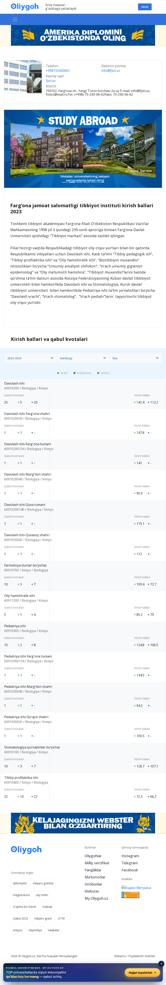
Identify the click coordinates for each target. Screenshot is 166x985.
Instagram (130, 855)
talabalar (53, 930)
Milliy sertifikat (97, 862)
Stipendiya (35, 930)
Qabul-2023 (20, 918)
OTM (61, 918)
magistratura (21, 895)
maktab (47, 907)
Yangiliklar (93, 870)
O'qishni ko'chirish (24, 907)
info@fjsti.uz (110, 71)
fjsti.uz (51, 81)
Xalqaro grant (43, 918)
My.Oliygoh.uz (96, 898)
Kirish (144, 7)
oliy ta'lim (42, 895)
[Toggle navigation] (15, 19)
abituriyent (20, 883)
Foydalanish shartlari (141, 956)
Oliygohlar (93, 855)
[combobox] (30, 358)
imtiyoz (17, 930)
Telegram (129, 862)
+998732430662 (58, 71)
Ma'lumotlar (95, 877)
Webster (92, 891)
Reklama (120, 956)
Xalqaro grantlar (43, 883)
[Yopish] (161, 964)
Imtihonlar (93, 884)
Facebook (129, 870)
